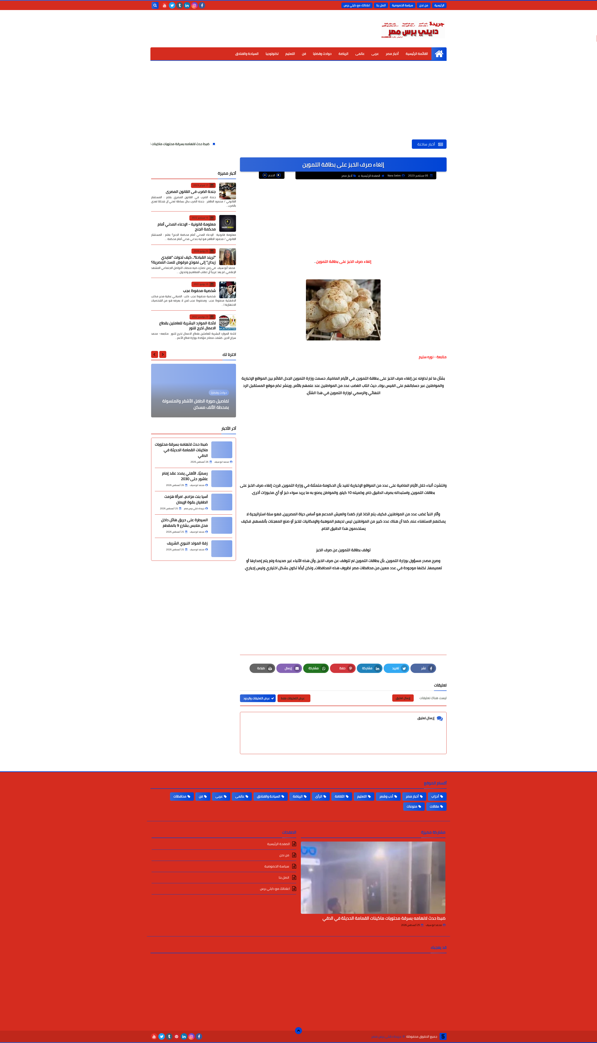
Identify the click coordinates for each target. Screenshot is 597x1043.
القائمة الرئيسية (417, 54)
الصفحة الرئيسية (370, 175)
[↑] (298, 1030)
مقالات (434, 806)
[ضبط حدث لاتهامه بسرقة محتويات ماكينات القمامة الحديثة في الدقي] (221, 449)
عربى (375, 54)
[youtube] (164, 5)
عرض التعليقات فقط (293, 698)
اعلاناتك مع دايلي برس (357, 5)
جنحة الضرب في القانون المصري (191, 191)
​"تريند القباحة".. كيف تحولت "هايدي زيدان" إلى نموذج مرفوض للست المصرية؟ (183, 260)
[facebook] (202, 5)
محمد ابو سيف (434, 925)
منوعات (412, 806)
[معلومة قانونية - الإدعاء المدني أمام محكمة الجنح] (227, 223)
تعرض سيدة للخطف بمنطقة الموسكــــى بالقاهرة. (204, 404)
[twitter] (172, 5)
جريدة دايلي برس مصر (386, 1036)
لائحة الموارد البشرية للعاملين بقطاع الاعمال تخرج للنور (187, 325)
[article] (193, 390)
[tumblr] (179, 5)
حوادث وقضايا (322, 54)
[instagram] (194, 5)
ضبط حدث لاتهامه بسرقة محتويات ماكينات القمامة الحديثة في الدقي (199, 144)
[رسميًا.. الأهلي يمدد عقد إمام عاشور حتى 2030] (221, 478)
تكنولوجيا (272, 54)
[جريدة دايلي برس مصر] (413, 29)
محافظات (180, 796)
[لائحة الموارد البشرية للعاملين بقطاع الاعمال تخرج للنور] (227, 322)
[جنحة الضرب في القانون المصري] (227, 191)
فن (304, 54)
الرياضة (343, 54)
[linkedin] (187, 5)
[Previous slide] (162, 354)
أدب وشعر (386, 796)
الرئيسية (439, 5)
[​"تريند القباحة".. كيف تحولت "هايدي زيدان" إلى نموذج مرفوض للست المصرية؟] (227, 256)
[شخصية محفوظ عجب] (227, 289)
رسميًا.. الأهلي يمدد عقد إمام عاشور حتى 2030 (185, 476)
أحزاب (435, 796)
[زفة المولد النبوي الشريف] (221, 548)
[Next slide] (154, 354)
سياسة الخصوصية (402, 5)
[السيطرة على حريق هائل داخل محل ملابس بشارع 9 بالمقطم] (221, 525)
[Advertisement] (298, 104)
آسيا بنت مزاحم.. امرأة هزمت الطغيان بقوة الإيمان (186, 499)
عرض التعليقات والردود (256, 698)
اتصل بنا (381, 5)
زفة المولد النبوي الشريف (187, 543)
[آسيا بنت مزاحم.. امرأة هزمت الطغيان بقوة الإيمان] (221, 502)
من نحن (423, 5)
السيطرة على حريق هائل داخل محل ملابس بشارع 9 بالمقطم (184, 522)
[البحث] (155, 5)
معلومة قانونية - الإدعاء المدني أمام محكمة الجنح (187, 226)
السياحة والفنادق (247, 54)
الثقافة (340, 796)
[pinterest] (176, 1036)
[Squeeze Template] (443, 1036)
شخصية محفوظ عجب (199, 290)
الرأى (318, 796)
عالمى (359, 54)
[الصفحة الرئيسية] (439, 53)
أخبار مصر (392, 54)
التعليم (290, 54)
